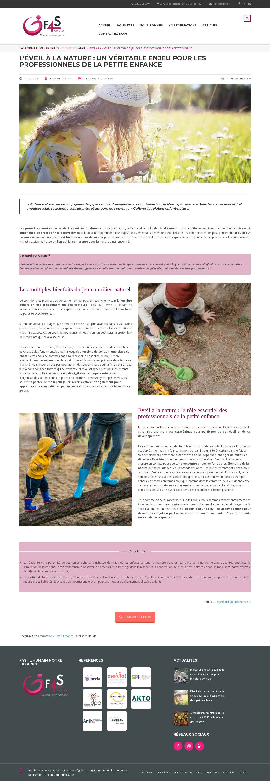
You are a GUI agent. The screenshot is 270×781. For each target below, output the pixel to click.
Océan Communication (59, 775)
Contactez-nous (113, 33)
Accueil (104, 25)
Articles (209, 25)
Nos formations (182, 25)
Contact (245, 772)
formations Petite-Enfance (56, 636)
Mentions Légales (73, 770)
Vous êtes (125, 25)
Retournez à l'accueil (138, 617)
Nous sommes (151, 25)
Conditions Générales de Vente (107, 770)
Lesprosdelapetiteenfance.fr (233, 602)
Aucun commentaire (238, 78)
